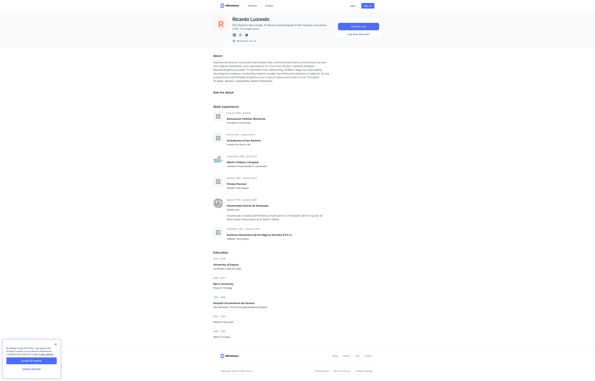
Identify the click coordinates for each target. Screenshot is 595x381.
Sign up (368, 5)
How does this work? (358, 34)
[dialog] (31, 359)
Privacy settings (46, 354)
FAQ (357, 355)
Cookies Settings (363, 371)
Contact (346, 355)
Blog (335, 355)
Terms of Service (341, 371)
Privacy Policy (321, 371)
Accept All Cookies (31, 360)
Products (252, 5)
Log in (353, 5)
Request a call (358, 26)
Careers (368, 355)
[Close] (56, 344)
